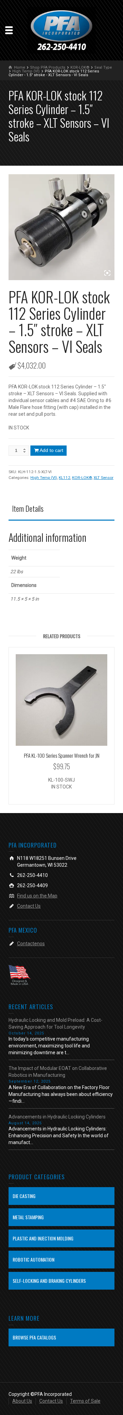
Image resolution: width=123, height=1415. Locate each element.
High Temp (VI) (43, 477)
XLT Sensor (103, 477)
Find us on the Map (37, 895)
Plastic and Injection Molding (43, 1238)
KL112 (64, 477)
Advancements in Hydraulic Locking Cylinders (57, 1116)
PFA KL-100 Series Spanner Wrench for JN (61, 755)
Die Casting (24, 1195)
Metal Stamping (28, 1217)
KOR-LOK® (82, 477)
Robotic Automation (33, 1259)
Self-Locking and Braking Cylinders (49, 1280)
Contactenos (31, 943)
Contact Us (29, 906)
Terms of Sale (85, 1401)
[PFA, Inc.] (61, 29)
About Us (22, 1401)
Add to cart (51, 450)
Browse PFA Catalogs (34, 1337)
